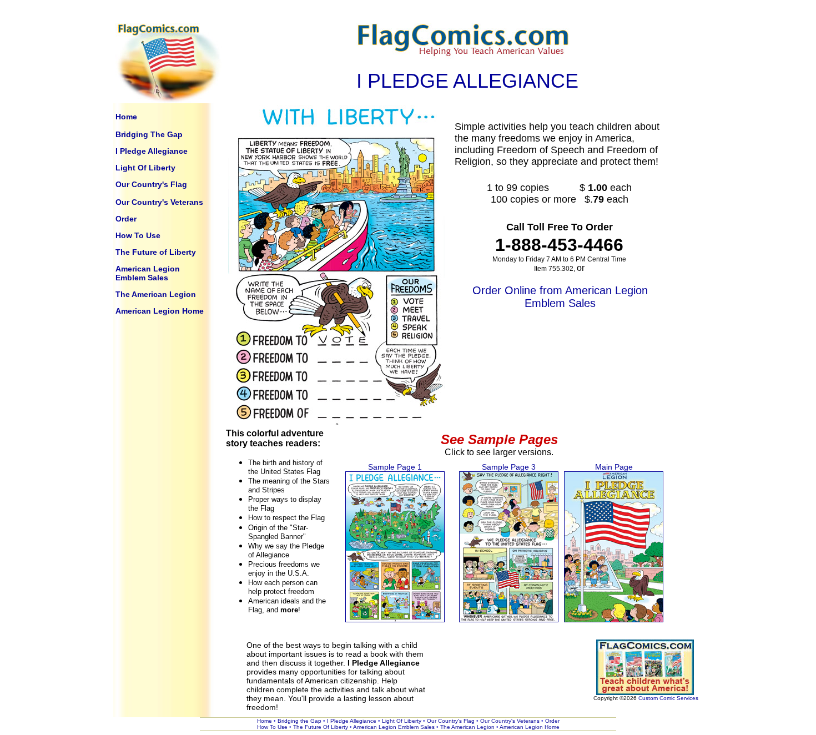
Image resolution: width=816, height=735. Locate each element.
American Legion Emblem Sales (147, 273)
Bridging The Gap (149, 134)
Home (126, 116)
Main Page (614, 466)
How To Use (137, 235)
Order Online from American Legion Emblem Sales (560, 296)
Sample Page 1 (395, 466)
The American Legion (155, 294)
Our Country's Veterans (159, 202)
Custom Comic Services (668, 698)
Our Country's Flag (151, 184)
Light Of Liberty (145, 167)
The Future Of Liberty (321, 727)
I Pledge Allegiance (151, 151)
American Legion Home (159, 310)
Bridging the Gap (300, 721)
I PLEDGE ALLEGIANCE (467, 80)
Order (126, 218)
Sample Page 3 (509, 466)
